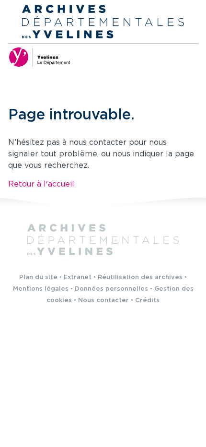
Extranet (78, 277)
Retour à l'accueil (41, 184)
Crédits (147, 300)
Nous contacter (103, 300)
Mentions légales (41, 289)
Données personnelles (111, 289)
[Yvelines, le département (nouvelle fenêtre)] (39, 57)
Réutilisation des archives (140, 277)
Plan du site (38, 277)
